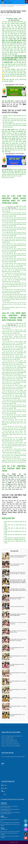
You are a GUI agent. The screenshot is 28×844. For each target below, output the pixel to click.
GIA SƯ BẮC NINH (10, 5)
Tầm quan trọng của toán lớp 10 (17, 606)
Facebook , (10, 18)
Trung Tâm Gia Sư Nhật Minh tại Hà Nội (14, 538)
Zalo (20, 18)
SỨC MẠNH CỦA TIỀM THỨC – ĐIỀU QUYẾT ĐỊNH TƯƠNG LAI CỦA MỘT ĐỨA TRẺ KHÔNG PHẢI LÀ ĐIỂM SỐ (18, 581)
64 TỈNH (4, 5)
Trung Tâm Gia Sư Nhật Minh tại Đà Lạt (14, 539)
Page (15, 18)
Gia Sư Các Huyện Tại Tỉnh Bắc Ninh (14, 496)
